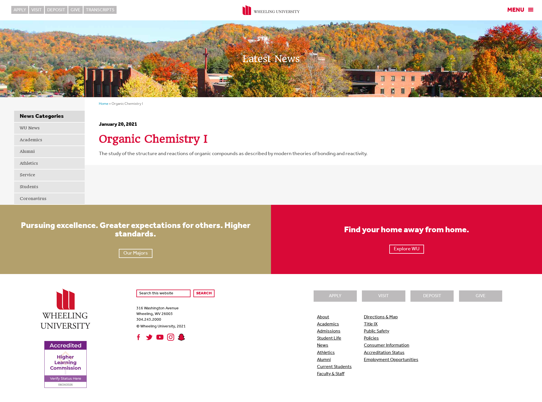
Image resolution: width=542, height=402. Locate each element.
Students (29, 186)
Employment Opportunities (391, 360)
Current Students (334, 367)
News (322, 345)
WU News (30, 128)
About (323, 317)
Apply (20, 10)
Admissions (328, 331)
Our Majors (135, 253)
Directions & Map (381, 317)
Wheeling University (271, 10)
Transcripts (100, 10)
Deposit (56, 10)
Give (75, 10)
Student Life (329, 338)
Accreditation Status (384, 353)
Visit (36, 10)
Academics (31, 139)
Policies (371, 338)
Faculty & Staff (330, 374)
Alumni (27, 151)
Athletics (29, 163)
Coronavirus (33, 198)
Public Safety (376, 331)
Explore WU (406, 249)
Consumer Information (386, 345)
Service (27, 174)
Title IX (371, 324)
